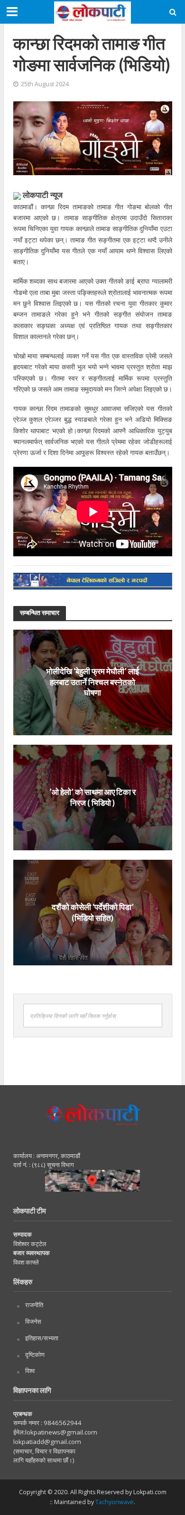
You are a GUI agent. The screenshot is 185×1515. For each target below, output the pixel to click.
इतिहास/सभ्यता (41, 1338)
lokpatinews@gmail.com (61, 1432)
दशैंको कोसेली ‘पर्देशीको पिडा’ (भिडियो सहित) (93, 912)
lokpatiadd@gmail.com (47, 1441)
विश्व (30, 1370)
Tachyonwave (114, 1502)
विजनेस (33, 1321)
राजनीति (34, 1305)
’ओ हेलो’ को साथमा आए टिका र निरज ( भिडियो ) (92, 797)
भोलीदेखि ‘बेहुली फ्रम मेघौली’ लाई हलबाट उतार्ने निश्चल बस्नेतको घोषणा (92, 682)
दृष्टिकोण (35, 1354)
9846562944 (62, 1422)
